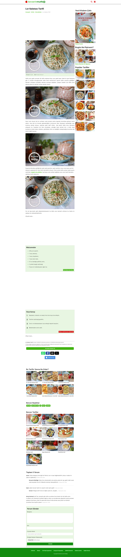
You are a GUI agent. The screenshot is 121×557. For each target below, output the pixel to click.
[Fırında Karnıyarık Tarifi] (90, 95)
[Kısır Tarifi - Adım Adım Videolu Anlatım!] (80, 84)
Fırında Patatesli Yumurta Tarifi (48, 425)
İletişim (38, 550)
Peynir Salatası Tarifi (62, 438)
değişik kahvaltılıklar (36, 172)
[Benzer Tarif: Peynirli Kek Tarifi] (66, 446)
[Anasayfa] (36, 2)
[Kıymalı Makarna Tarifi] (90, 126)
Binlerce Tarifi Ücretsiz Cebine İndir (66, 331)
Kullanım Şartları (78, 550)
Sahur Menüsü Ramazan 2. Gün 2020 (49, 396)
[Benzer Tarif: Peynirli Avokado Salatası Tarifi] (34, 419)
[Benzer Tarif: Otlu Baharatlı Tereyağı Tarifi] (50, 432)
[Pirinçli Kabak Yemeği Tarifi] (80, 105)
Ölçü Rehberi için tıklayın (68, 270)
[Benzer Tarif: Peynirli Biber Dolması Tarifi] (34, 459)
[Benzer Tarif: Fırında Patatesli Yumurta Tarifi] (50, 419)
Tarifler (32, 12)
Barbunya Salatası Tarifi (31, 438)
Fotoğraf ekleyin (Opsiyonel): (34, 537)
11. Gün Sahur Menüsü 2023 (48, 382)
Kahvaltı (28, 405)
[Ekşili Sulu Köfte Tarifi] (80, 95)
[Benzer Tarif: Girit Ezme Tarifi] (34, 446)
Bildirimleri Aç (51, 357)
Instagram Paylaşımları (58, 550)
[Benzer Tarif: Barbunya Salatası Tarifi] (34, 432)
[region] (50, 26)
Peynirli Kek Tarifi (61, 452)
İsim (28, 525)
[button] (43, 353)
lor (40, 405)
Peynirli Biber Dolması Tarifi (31, 465)
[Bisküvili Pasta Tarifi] (90, 116)
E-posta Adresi (31, 531)
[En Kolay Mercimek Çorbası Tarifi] (80, 74)
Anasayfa (27, 12)
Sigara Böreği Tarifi (46, 452)
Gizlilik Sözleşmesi (69, 550)
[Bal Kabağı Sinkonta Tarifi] (80, 126)
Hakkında (33, 550)
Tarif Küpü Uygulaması (46, 550)
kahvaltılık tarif (35, 405)
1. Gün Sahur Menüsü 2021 (31, 396)
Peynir (43, 405)
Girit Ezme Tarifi (29, 452)
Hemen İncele (79, 44)
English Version (87, 550)
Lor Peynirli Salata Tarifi (63, 425)
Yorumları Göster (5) (50, 348)
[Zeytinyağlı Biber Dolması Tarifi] (90, 74)
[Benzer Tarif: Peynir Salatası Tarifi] (66, 432)
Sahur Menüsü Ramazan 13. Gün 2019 (66, 396)
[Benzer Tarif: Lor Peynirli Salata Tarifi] (66, 419)
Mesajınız (29, 511)
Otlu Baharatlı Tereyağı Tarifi (48, 438)
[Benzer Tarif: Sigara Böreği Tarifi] (50, 446)
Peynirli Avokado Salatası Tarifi (32, 425)
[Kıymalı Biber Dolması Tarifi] (90, 105)
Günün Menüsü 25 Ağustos (82, 64)
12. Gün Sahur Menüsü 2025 (32, 382)
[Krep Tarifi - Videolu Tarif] (90, 84)
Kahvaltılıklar (38, 12)
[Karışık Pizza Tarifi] (80, 116)
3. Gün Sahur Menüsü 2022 (63, 382)
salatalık (48, 405)
